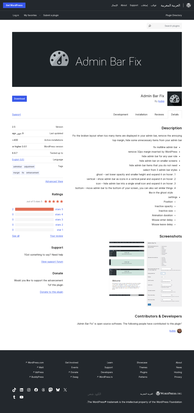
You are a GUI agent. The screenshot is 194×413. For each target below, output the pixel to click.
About (179, 362)
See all (15, 235)
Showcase (142, 362)
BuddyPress (36, 377)
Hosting (178, 372)
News (179, 367)
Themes (143, 367)
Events (74, 367)
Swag (74, 377)
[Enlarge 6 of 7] (140, 272)
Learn (110, 362)
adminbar (17, 166)
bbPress (38, 372)
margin (16, 173)
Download (19, 98)
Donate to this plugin (51, 291)
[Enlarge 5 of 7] (140, 263)
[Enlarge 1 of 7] (177, 245)
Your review (56, 235)
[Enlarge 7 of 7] (140, 282)
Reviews (159, 114)
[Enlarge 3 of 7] (140, 249)
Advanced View (54, 181)
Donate (73, 372)
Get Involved (71, 362)
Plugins (143, 372)
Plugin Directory (174, 15)
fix (23, 173)
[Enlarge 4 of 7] (140, 253)
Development (120, 114)
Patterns (143, 377)
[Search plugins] (150, 26)
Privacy (178, 377)
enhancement (32, 173)
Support (16, 114)
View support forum (52, 261)
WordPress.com (34, 362)
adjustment (29, 166)
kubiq (161, 101)
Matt (40, 367)
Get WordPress (14, 5)
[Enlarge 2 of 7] (140, 245)
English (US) (18, 159)
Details (175, 114)
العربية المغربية (146, 394)
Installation (141, 114)
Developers (107, 372)
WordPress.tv (105, 377)
